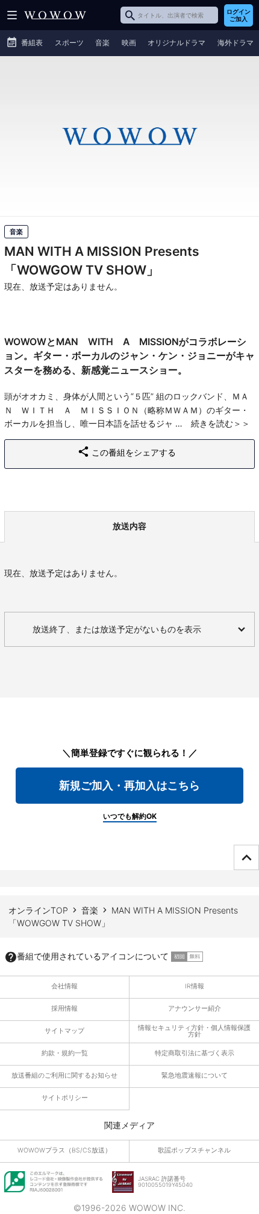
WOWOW (55, 15)
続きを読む (212, 423)
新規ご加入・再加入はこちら (129, 785)
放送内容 (129, 526)
